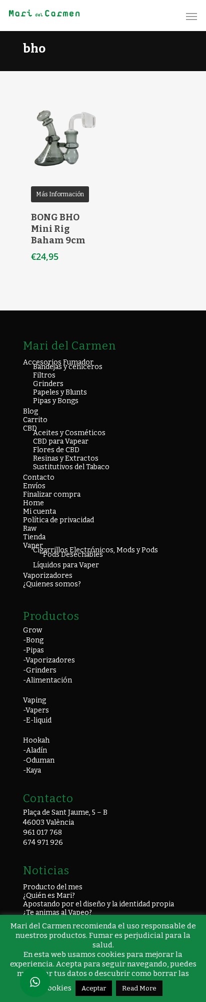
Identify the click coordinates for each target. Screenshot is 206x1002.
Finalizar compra (51, 494)
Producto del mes (52, 887)
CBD (30, 428)
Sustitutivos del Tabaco (71, 467)
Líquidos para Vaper (66, 565)
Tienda (34, 537)
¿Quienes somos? (52, 584)
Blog (30, 411)
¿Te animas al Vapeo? (57, 912)
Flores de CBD (56, 450)
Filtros (44, 375)
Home (33, 503)
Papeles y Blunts (60, 392)
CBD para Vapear (60, 441)
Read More (139, 988)
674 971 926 (43, 842)
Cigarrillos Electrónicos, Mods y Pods (95, 550)
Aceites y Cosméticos (69, 433)
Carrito (35, 420)
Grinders (48, 384)
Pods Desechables (73, 554)
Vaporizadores (47, 575)
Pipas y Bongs (55, 401)
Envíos (34, 486)
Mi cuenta (39, 511)
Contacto (38, 477)
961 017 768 (42, 832)
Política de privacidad (58, 520)
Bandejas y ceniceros (67, 367)
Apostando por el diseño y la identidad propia (98, 904)
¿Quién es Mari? (49, 895)
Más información (60, 194)
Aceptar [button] (94, 988)
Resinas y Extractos (65, 458)
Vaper (33, 545)
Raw (29, 528)
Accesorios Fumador (58, 362)
